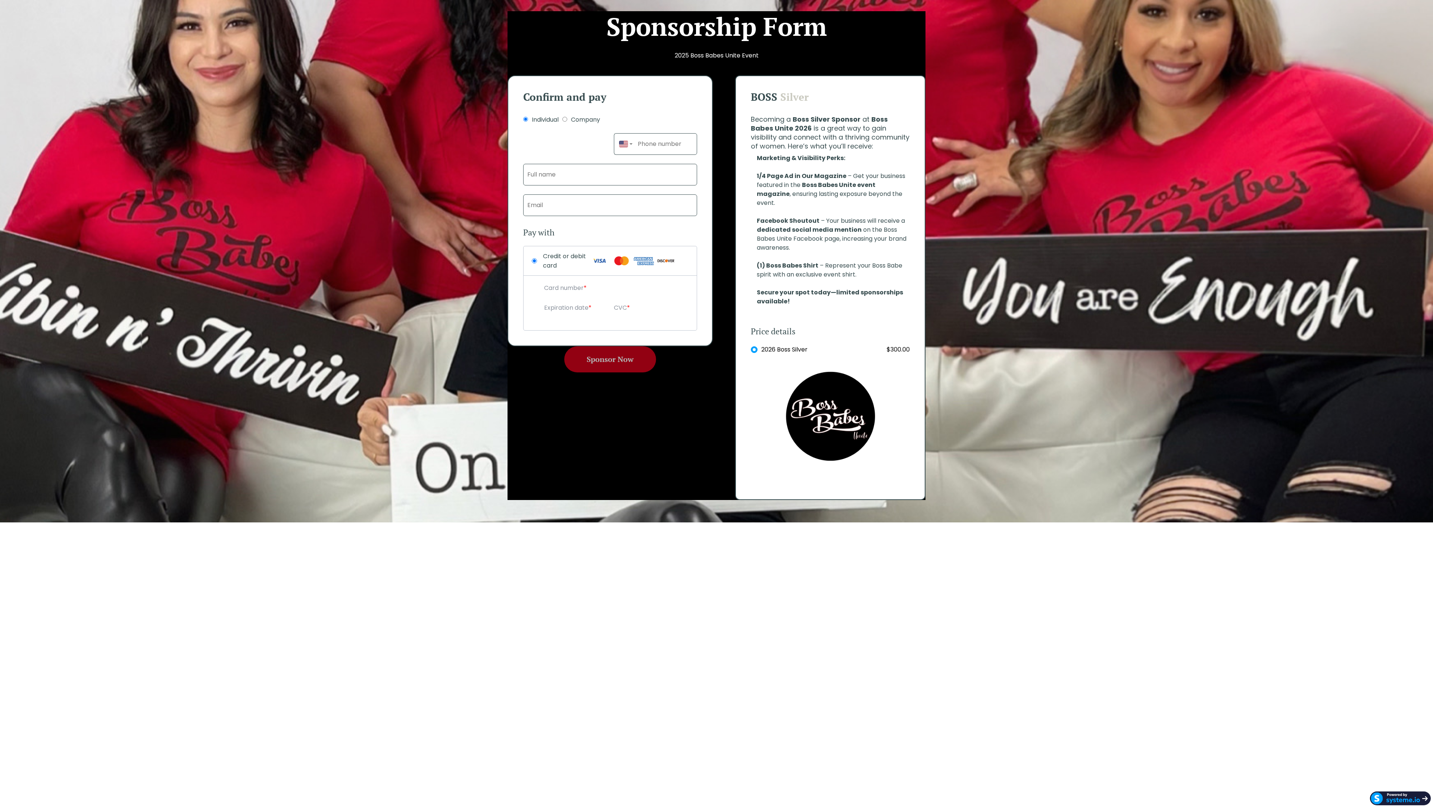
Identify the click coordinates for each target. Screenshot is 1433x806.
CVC (620, 307)
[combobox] (624, 144)
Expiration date (566, 307)
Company (585, 119)
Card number (564, 288)
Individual (545, 119)
